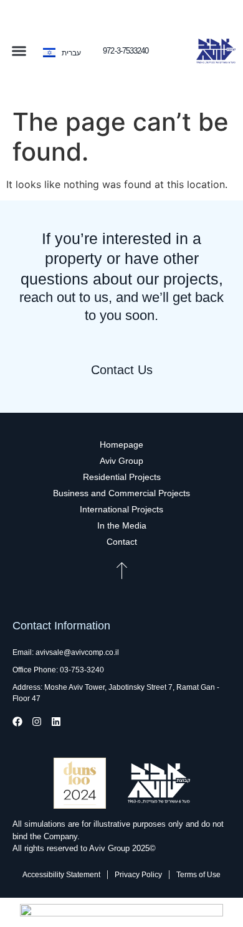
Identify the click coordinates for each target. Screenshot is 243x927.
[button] (19, 51)
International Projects (121, 509)
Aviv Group (121, 461)
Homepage (121, 444)
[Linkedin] (56, 722)
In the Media (121, 525)
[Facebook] (17, 722)
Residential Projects (122, 477)
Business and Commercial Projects (121, 493)
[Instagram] (37, 722)
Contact (122, 542)
